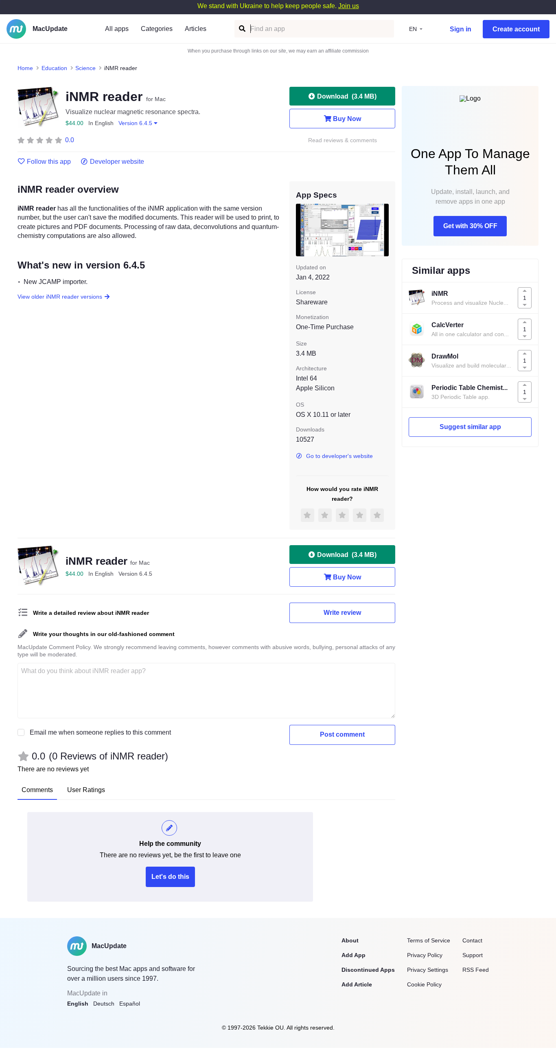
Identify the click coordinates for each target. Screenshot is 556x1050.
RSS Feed (475, 969)
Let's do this (170, 876)
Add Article (356, 984)
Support (472, 955)
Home (25, 68)
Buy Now (347, 118)
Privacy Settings (427, 969)
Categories (157, 28)
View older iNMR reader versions (60, 296)
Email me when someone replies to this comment (100, 732)
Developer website (117, 161)
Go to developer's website (339, 456)
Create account (516, 29)
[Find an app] (241, 29)
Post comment (342, 734)
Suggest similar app (470, 427)
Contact (472, 940)
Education (54, 68)
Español (129, 1003)
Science (85, 68)
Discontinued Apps (368, 969)
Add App (353, 955)
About (350, 940)
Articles (195, 28)
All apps (117, 28)
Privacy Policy (424, 955)
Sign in (460, 29)
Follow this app (49, 161)
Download (347, 96)
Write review (342, 612)
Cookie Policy (424, 984)
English (77, 1003)
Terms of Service (428, 940)
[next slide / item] (383, 230)
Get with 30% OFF (470, 226)
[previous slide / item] (301, 230)
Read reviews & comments (342, 140)
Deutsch (103, 1003)
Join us (348, 6)
